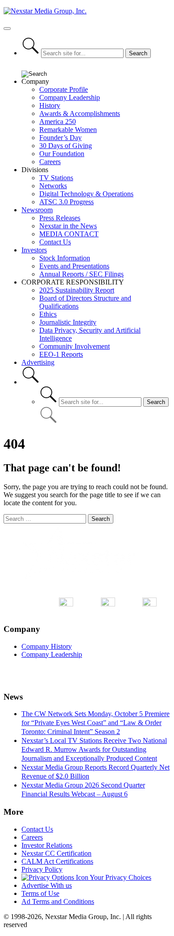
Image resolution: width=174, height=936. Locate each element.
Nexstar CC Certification (56, 853)
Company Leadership (69, 97)
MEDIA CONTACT (69, 234)
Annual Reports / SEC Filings (81, 274)
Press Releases (59, 218)
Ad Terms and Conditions (57, 901)
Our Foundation (61, 153)
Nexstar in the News (68, 226)
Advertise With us (46, 885)
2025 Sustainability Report (76, 290)
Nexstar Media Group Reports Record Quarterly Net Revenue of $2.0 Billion (95, 771)
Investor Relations (46, 845)
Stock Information (64, 258)
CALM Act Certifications (57, 861)
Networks (53, 186)
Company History (46, 646)
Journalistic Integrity (67, 322)
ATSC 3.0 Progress (66, 202)
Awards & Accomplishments (79, 113)
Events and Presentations (74, 266)
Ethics (48, 314)
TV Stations (56, 177)
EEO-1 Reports (61, 354)
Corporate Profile (63, 89)
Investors (34, 250)
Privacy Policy (41, 869)
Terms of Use (40, 893)
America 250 (57, 121)
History (49, 105)
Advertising (37, 362)
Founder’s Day (60, 137)
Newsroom (37, 210)
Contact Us (55, 242)
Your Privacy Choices (119, 877)
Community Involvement (74, 346)
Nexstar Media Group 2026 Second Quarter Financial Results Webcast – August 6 (83, 789)
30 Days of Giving (65, 145)
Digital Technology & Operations (86, 194)
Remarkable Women (68, 129)
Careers (50, 161)
